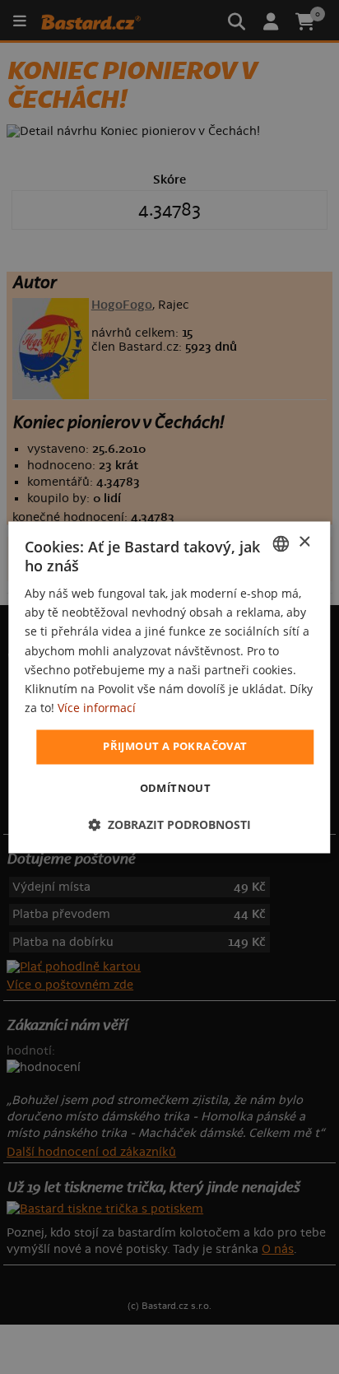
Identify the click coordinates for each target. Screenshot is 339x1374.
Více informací (97, 707)
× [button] (304, 542)
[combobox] (281, 543)
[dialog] (169, 687)
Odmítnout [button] (175, 787)
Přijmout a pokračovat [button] (175, 745)
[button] (169, 824)
